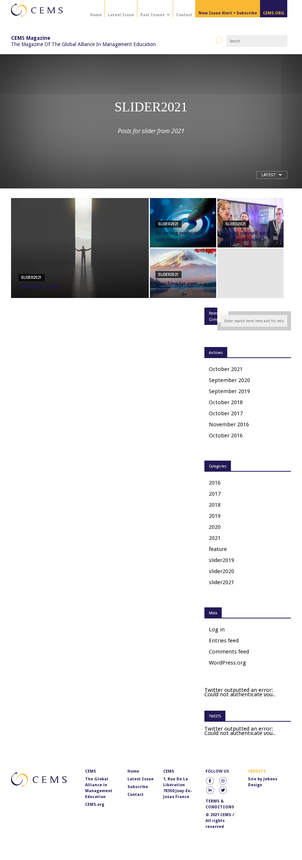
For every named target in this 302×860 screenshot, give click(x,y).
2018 (215, 505)
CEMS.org (94, 804)
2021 (215, 538)
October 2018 (226, 402)
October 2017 (226, 413)
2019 (215, 516)
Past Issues (152, 15)
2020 (215, 527)
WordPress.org (227, 662)
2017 (215, 493)
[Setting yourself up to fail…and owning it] (250, 222)
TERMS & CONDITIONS (220, 804)
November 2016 (229, 424)
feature (218, 549)
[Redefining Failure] (80, 258)
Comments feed (229, 651)
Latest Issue (121, 15)
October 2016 (226, 435)
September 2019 (229, 391)
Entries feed (224, 640)
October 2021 (226, 369)
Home (96, 15)
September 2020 (229, 380)
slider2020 (221, 571)
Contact (184, 15)
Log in (217, 629)
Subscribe (137, 786)
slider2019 (221, 560)
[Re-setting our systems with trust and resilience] (183, 222)
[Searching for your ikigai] (183, 273)
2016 (215, 482)
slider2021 (31, 277)
